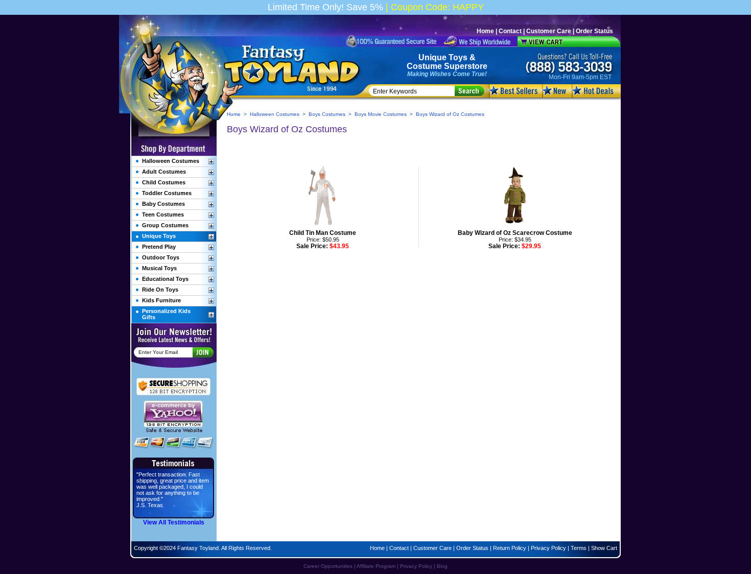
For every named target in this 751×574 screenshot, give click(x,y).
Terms (578, 548)
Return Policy (509, 548)
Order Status (594, 31)
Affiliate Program (376, 566)
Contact (510, 31)
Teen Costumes (163, 214)
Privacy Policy (548, 548)
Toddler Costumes (167, 193)
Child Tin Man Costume (322, 232)
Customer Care (548, 31)
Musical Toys (159, 268)
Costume (424, 66)
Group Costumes (165, 225)
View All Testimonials (173, 522)
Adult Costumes (164, 172)
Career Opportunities (328, 566)
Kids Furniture (161, 300)
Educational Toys (165, 279)
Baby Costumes (163, 204)
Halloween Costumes (274, 114)
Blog (442, 566)
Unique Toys (442, 57)
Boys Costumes (327, 114)
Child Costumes (163, 182)
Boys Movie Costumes (381, 114)
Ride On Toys (160, 289)
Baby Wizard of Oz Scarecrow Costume (515, 232)
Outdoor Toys (160, 257)
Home (485, 31)
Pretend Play (159, 247)
